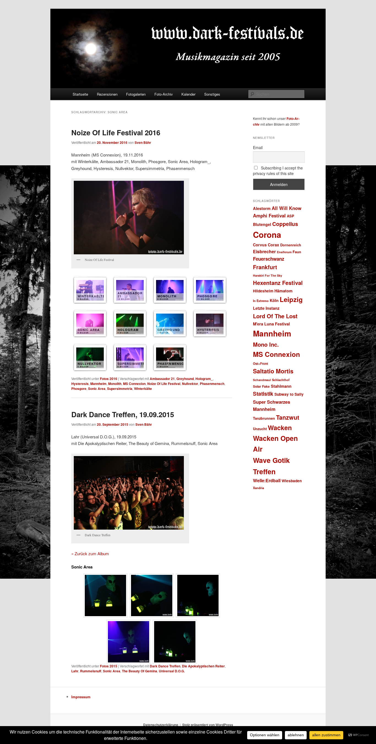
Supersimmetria (119, 388)
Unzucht (260, 428)
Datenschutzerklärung (160, 724)
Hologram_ (204, 378)
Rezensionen (107, 94)
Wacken (280, 427)
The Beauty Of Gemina (139, 670)
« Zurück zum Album (90, 553)
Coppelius (285, 224)
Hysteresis (80, 383)
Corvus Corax (266, 244)
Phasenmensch (212, 383)
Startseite (80, 94)
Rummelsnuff (90, 670)
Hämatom (283, 290)
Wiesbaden (292, 480)
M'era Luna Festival (271, 324)
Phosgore (78, 388)
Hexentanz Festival (278, 283)
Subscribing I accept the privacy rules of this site (278, 170)
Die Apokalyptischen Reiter (203, 666)
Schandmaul (262, 380)
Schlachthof (281, 380)
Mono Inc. (266, 344)
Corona (267, 234)
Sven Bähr (143, 142)
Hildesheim (263, 290)
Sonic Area (96, 388)
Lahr (74, 670)
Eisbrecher (264, 251)
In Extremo (261, 300)
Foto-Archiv (163, 94)
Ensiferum (284, 252)
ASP (290, 216)
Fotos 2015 (108, 666)
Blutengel (262, 224)
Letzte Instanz (266, 308)
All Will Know (286, 208)
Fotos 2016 (108, 378)
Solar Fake (261, 386)
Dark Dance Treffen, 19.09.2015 (122, 414)
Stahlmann (281, 386)
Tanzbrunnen (264, 418)
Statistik (263, 393)
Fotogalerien (136, 94)
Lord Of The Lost (275, 316)
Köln (274, 300)
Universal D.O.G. (172, 670)
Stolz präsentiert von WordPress (207, 724)
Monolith (114, 383)
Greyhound (185, 378)
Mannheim (98, 383)
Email (258, 147)
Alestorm (262, 208)
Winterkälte (143, 388)
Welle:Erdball (266, 480)
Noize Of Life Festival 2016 (115, 132)
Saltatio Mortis (273, 371)
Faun (297, 251)
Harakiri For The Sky (267, 275)
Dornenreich (290, 244)
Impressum (81, 696)
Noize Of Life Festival (163, 383)
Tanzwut (287, 417)
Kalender (188, 94)
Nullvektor (190, 383)
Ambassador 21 (162, 378)
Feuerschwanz (268, 258)
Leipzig (291, 299)
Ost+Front (260, 363)
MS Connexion (134, 383)
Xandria (258, 488)
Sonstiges (212, 94)
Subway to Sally (289, 394)
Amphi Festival (269, 215)
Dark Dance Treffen (165, 666)
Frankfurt (265, 267)
